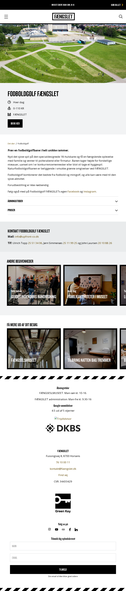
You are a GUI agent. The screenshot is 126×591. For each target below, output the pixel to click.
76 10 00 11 (63, 462)
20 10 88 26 (105, 243)
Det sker (11, 143)
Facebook (73, 191)
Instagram (89, 191)
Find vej (63, 475)
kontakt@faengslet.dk (63, 468)
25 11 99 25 (70, 243)
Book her (15, 123)
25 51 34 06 (35, 243)
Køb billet (116, 4)
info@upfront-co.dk (27, 236)
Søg (118, 18)
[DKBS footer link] (63, 428)
